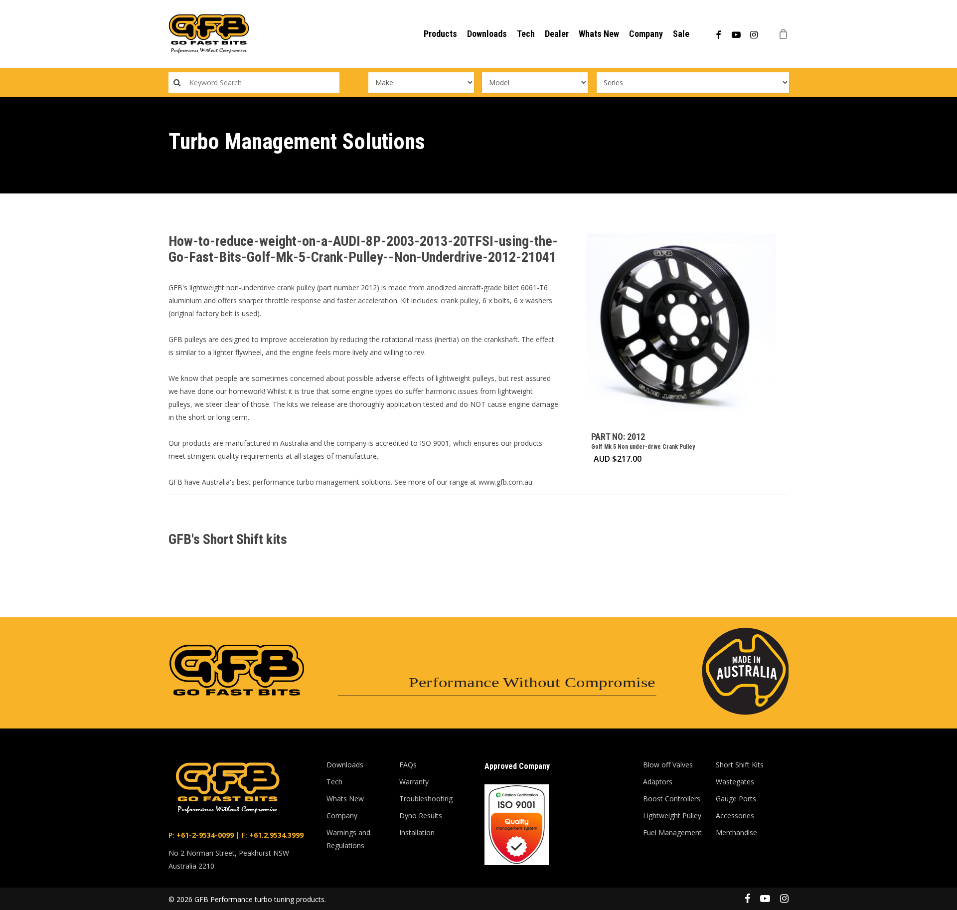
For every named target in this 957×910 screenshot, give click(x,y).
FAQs (408, 764)
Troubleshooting (426, 798)
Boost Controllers (671, 798)
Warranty (414, 781)
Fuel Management (672, 832)
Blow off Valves (668, 764)
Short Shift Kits (740, 764)
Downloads (344, 764)
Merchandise (736, 832)
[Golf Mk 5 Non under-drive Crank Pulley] (681, 328)
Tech (334, 781)
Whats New (345, 798)
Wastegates (735, 781)
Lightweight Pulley (672, 815)
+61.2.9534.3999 (275, 835)
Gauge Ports (736, 798)
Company (341, 815)
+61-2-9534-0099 (204, 835)
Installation (417, 832)
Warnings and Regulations (348, 839)
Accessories (735, 815)
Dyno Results (420, 815)
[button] (938, 5)
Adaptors (657, 781)
